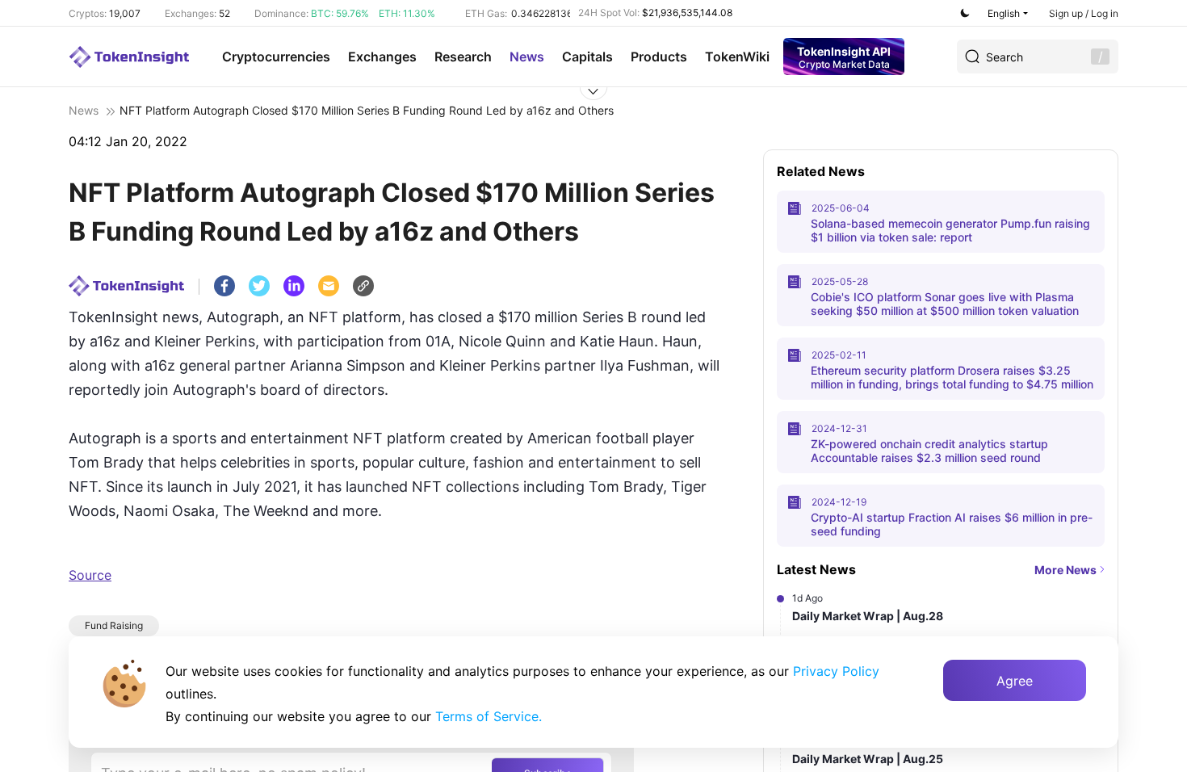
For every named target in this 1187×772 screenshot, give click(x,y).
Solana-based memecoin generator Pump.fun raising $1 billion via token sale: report (950, 230)
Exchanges (382, 56)
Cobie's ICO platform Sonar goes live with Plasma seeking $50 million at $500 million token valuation (945, 303)
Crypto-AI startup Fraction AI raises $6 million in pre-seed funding (952, 524)
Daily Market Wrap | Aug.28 (867, 616)
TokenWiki (737, 56)
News (527, 56)
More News (1065, 570)
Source (90, 575)
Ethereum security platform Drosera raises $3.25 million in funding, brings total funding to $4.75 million (952, 377)
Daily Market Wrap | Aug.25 (867, 759)
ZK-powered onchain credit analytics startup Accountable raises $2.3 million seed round (929, 450)
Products (659, 56)
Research (463, 56)
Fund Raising (114, 625)
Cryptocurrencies (276, 56)
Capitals (587, 56)
